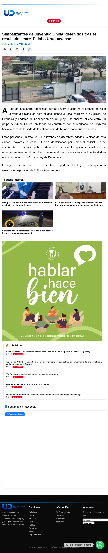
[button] (100, 545)
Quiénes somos (63, 512)
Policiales (33, 512)
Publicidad (60, 518)
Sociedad (33, 531)
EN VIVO (55, 21)
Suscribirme (88, 523)
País (31, 522)
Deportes (33, 528)
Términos (60, 522)
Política (32, 525)
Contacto (60, 515)
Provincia (33, 518)
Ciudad (32, 515)
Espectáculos (35, 535)
